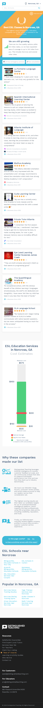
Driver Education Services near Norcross (10, 603)
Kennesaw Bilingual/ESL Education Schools (29, 569)
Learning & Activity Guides (12, 655)
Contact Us (6, 660)
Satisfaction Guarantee (11, 640)
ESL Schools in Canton (27, 562)
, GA (35, 584)
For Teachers (7, 648)
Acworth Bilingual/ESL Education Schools (11, 569)
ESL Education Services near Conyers (9, 576)
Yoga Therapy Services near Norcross (27, 592)
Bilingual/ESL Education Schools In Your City (12, 563)
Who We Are (7, 658)
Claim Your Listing (9, 650)
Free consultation (34, 62)
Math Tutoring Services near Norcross (27, 603)
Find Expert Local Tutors (12, 643)
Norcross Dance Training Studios (10, 591)
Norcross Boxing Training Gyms (10, 597)
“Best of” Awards (10, 653)
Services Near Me (9, 645)
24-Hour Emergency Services (14, 62)
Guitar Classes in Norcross (28, 597)
